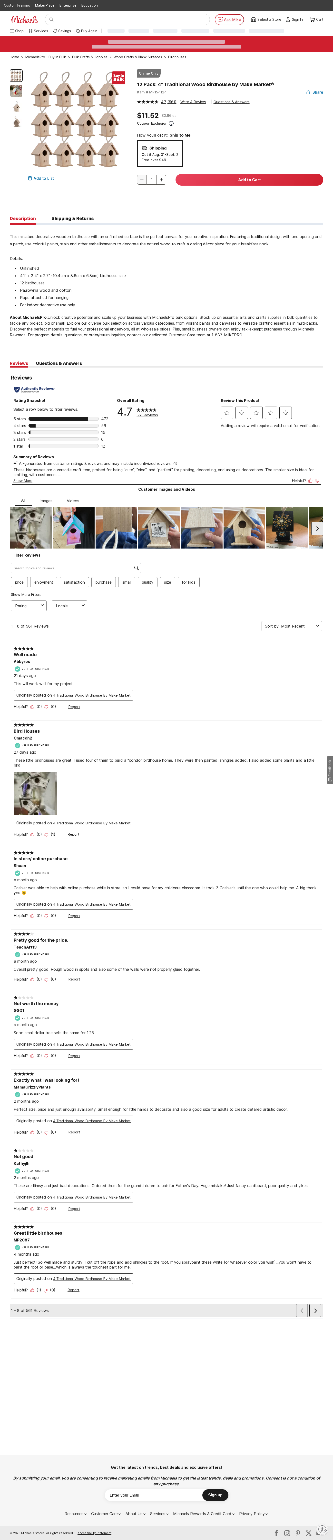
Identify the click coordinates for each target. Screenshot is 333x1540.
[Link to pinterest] (298, 1533)
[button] (298, 19)
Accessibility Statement (94, 1533)
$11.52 (148, 116)
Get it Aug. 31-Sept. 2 (160, 154)
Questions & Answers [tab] (59, 363)
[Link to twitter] (309, 1533)
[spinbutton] (151, 180)
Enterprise (67, 5)
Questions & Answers (232, 102)
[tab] (23, 219)
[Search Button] (51, 19)
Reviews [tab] (19, 363)
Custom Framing (17, 5)
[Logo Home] (24, 19)
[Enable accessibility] (322, 1529)
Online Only (149, 73)
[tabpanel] (166, 284)
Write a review (193, 102)
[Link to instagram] (287, 1533)
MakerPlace (45, 5)
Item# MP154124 (152, 92)
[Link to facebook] (276, 1533)
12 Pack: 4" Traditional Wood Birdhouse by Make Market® (205, 84)
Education (89, 5)
